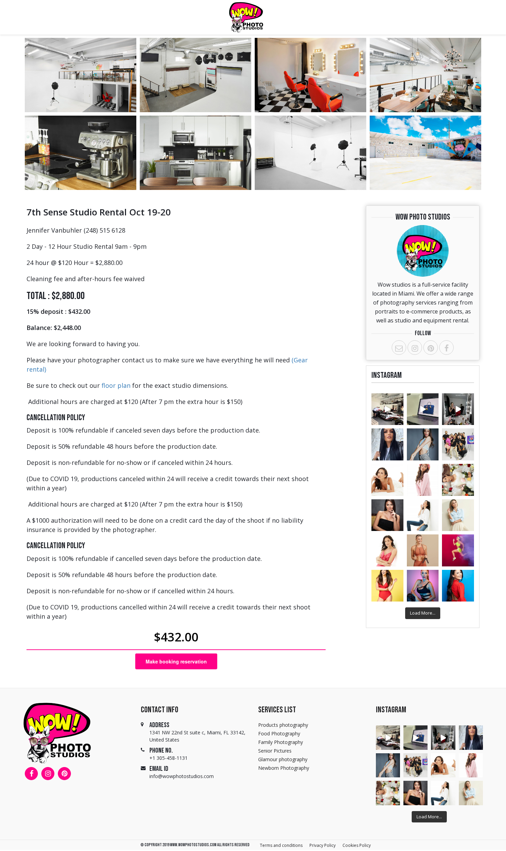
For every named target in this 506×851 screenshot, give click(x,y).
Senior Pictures (275, 750)
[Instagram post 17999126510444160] (458, 409)
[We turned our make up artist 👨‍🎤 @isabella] (458, 515)
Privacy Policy (322, 845)
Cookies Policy (356, 845)
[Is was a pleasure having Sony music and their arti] (458, 444)
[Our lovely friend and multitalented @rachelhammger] (387, 550)
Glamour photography (282, 759)
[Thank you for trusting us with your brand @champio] (423, 550)
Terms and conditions (281, 845)
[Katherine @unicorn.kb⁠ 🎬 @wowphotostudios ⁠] (423, 586)
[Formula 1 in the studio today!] (387, 409)
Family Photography (280, 742)
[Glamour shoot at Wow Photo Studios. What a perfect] (387, 480)
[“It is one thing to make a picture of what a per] (423, 480)
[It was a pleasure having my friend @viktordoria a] (423, 409)
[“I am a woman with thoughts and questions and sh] (458, 480)
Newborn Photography (283, 768)
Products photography (283, 725)
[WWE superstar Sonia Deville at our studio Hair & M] (387, 444)
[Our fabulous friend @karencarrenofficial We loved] (387, 515)
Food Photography (279, 733)
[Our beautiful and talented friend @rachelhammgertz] (423, 515)
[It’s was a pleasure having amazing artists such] (423, 444)
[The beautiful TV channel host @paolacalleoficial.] (387, 586)
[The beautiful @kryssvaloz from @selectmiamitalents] (458, 586)
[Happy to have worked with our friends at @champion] (458, 550)
